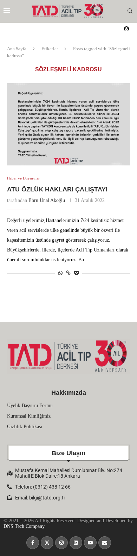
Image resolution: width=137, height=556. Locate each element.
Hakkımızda (68, 392)
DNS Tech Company (24, 526)
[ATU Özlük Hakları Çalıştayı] (68, 124)
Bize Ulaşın (68, 453)
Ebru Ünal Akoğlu (46, 200)
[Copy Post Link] (68, 273)
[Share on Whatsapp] (60, 273)
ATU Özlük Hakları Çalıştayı (57, 189)
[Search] (129, 11)
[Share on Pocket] (76, 273)
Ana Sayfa (16, 48)
